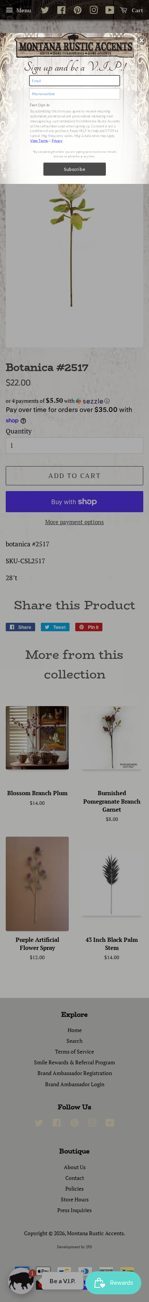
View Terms (39, 140)
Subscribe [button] (74, 169)
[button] (141, 40)
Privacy (57, 140)
